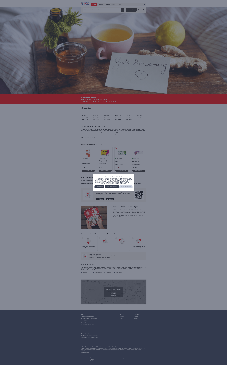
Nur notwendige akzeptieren (111, 186)
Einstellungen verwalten (126, 186)
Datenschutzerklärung (118, 183)
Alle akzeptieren (99, 186)
